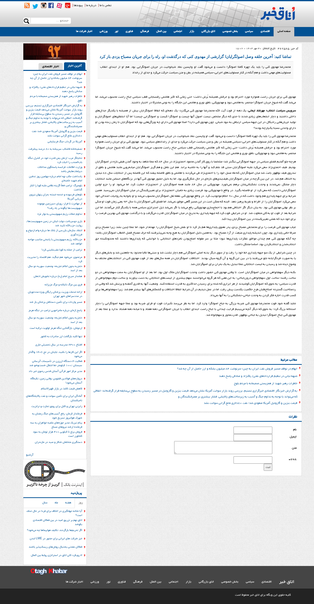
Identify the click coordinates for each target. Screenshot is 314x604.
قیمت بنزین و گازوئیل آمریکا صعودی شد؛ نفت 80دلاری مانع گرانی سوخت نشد (250, 403)
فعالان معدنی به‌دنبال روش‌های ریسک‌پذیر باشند (55, 547)
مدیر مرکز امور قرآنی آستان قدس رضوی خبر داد (55, 371)
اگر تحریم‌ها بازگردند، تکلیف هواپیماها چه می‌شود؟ (54, 530)
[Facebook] (51, 5)
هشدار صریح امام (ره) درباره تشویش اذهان (58, 276)
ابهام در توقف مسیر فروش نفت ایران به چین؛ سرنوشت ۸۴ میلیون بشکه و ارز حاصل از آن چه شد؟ (237, 368)
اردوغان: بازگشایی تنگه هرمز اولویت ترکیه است (56, 328)
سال (44, 502)
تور (116, 31)
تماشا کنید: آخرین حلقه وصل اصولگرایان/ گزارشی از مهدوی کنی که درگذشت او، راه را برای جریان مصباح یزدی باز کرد (195, 56)
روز (80, 502)
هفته (68, 502)
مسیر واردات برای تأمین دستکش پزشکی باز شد (55, 302)
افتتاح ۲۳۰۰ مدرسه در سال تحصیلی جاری (58, 344)
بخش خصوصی (230, 31)
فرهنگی (144, 31)
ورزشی (103, 31)
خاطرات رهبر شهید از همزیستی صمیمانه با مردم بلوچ (265, 383)
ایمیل (293, 436)
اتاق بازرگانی (208, 31)
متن (294, 448)
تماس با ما (105, 5)
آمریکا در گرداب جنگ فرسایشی (65, 141)
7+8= (293, 459)
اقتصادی (265, 31)
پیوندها (78, 5)
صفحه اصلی (283, 31)
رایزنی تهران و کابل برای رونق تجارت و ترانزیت (56, 406)
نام (295, 429)
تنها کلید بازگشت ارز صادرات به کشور (61, 336)
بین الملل (161, 31)
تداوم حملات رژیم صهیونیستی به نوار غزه (60, 214)
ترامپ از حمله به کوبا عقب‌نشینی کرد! (61, 250)
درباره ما (91, 5)
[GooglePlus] (67, 5)
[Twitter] (35, 6)
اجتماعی (178, 31)
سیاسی (249, 31)
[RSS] (27, 5)
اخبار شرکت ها (84, 31)
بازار (191, 31)
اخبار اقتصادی (50, 66)
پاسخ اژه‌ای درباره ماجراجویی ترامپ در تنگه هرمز (55, 310)
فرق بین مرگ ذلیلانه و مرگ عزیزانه (63, 284)
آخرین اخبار (75, 65)
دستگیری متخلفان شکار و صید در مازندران (58, 442)
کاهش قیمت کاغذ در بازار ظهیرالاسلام (61, 388)
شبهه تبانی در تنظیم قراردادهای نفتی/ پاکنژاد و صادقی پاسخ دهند (258, 376)
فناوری (129, 31)
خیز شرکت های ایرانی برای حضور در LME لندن (56, 538)
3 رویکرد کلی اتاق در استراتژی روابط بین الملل (56, 555)
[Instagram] (43, 5)
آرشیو (29, 455)
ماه (56, 502)
